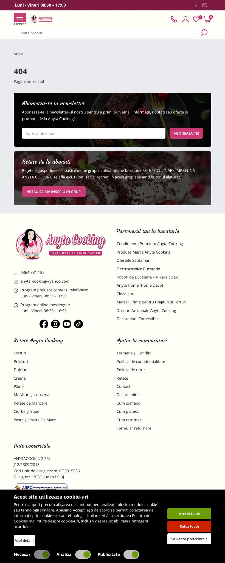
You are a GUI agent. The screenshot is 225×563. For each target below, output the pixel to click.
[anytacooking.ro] (61, 244)
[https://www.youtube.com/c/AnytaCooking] (67, 324)
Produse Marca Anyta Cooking (143, 252)
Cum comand (128, 403)
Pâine (19, 386)
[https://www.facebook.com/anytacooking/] (44, 324)
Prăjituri (21, 361)
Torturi (20, 353)
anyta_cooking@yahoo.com (45, 281)
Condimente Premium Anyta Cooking (150, 243)
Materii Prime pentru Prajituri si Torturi (151, 302)
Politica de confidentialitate (141, 361)
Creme (20, 378)
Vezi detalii (24, 540)
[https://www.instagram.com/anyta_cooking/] (55, 324)
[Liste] (196, 19)
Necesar (22, 554)
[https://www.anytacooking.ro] (41, 19)
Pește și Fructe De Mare (35, 420)
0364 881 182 (32, 272)
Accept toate (189, 513)
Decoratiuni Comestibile (138, 319)
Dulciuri (20, 370)
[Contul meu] (185, 19)
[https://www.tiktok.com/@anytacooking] (78, 324)
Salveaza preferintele (189, 538)
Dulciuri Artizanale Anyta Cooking (146, 310)
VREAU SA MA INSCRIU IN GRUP (54, 191)
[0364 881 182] (197, 5)
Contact (123, 386)
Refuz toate (189, 526)
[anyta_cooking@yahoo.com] (204, 5)
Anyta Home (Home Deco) (140, 285)
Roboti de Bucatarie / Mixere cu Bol (148, 277)
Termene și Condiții (134, 353)
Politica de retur (131, 370)
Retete (122, 378)
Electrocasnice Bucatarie (138, 269)
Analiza (64, 554)
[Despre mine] (210, 6)
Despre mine (128, 394)
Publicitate (109, 554)
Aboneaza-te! (186, 133)
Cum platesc (128, 411)
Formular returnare (134, 428)
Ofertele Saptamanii (134, 260)
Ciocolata (125, 294)
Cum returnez (129, 420)
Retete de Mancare (30, 403)
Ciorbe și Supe (26, 411)
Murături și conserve (32, 394)
